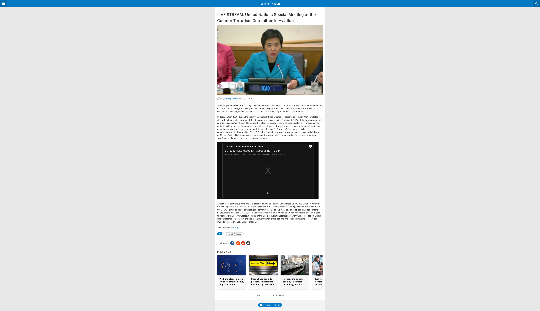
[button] (3, 3)
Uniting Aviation (270, 3)
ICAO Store (269, 295)
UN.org (234, 227)
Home (258, 295)
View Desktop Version (271, 305)
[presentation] (318, 273)
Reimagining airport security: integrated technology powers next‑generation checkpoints (293, 284)
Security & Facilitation (234, 234)
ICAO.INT (280, 295)
